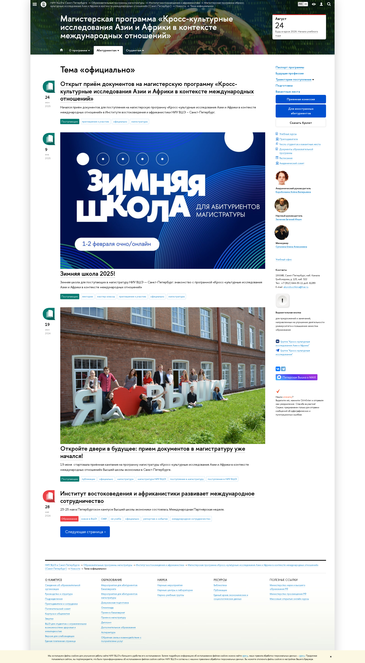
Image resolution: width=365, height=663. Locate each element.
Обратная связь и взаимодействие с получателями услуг (121, 639)
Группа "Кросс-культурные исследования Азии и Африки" (293, 343)
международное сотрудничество (191, 518)
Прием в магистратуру (113, 617)
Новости (75, 568)
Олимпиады (107, 607)
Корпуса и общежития (57, 613)
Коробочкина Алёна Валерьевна (293, 192)
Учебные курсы (288, 134)
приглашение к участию (95, 121)
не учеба (116, 518)
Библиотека (220, 585)
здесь (245, 655)
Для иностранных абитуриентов (300, 111)
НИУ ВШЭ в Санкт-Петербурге (62, 565)
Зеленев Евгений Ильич (289, 219)
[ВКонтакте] (278, 369)
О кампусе (53, 580)
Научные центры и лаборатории (175, 590)
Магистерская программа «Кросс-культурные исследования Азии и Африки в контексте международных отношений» (146, 27)
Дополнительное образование (118, 627)
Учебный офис (284, 259)
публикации (88, 479)
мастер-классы (106, 296)
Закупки (49, 618)
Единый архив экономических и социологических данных (231, 596)
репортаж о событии (155, 518)
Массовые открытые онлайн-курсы (289, 598)
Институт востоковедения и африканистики (160, 565)
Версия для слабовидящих (59, 636)
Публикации (220, 590)
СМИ (104, 518)
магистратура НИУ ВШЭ (152, 479)
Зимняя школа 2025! (87, 273)
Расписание (286, 158)
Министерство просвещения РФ (288, 594)
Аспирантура (108, 632)
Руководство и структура (58, 594)
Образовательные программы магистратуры (107, 565)
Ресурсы (220, 580)
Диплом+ (106, 622)
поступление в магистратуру (187, 479)
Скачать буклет (301, 123)
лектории (87, 296)
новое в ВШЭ (89, 518)
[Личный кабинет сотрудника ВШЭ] (321, 4)
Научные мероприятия (169, 585)
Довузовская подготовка (115, 602)
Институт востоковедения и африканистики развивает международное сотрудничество (157, 497)
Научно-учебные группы (170, 595)
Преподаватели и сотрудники (61, 603)
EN (306, 4)
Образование (111, 580)
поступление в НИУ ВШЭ (222, 479)
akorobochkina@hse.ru (295, 287)
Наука (162, 580)
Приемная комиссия (301, 99)
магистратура (139, 121)
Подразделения (54, 598)
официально (120, 121)
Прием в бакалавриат (113, 612)
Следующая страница (84, 531)
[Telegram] (283, 369)
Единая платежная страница (60, 641)
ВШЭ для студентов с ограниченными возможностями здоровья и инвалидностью (65, 627)
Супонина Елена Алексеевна (291, 246)
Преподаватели (288, 139)
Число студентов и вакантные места (300, 144)
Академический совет (291, 163)
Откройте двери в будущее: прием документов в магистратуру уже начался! (152, 452)
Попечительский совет (58, 608)
